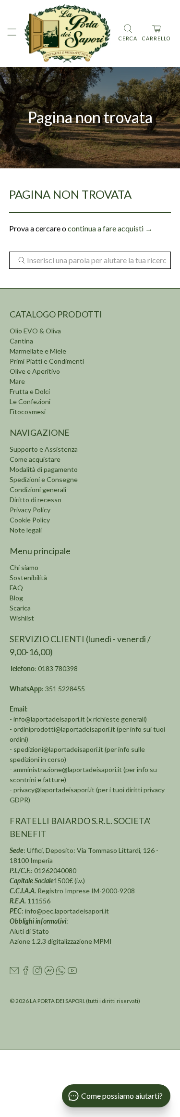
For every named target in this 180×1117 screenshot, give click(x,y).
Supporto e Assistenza (44, 449)
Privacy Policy (30, 510)
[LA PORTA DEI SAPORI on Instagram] (37, 972)
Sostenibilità (28, 577)
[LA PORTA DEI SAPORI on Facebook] (25, 972)
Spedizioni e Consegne (44, 479)
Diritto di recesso (35, 499)
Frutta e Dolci (30, 391)
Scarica (20, 608)
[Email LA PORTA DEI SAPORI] (14, 972)
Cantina (21, 341)
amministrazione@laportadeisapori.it (67, 769)
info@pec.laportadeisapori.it (67, 911)
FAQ (16, 588)
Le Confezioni (30, 401)
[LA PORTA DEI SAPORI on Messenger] (49, 972)
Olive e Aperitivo (35, 371)
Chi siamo (24, 567)
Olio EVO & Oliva (35, 331)
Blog (16, 598)
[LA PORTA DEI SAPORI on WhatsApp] (60, 972)
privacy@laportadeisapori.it (54, 790)
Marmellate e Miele (38, 351)
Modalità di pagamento (44, 469)
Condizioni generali (38, 489)
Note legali (26, 530)
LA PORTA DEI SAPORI (57, 1000)
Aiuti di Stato (29, 931)
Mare (17, 381)
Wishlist (22, 618)
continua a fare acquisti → (110, 228)
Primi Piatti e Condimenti (47, 361)
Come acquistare (35, 459)
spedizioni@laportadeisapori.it (58, 749)
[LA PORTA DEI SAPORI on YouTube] (72, 972)
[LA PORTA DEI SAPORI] (67, 33)
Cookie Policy (30, 520)
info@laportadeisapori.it (49, 719)
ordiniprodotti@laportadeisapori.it (64, 729)
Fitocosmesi (28, 411)
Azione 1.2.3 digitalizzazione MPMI (61, 941)
